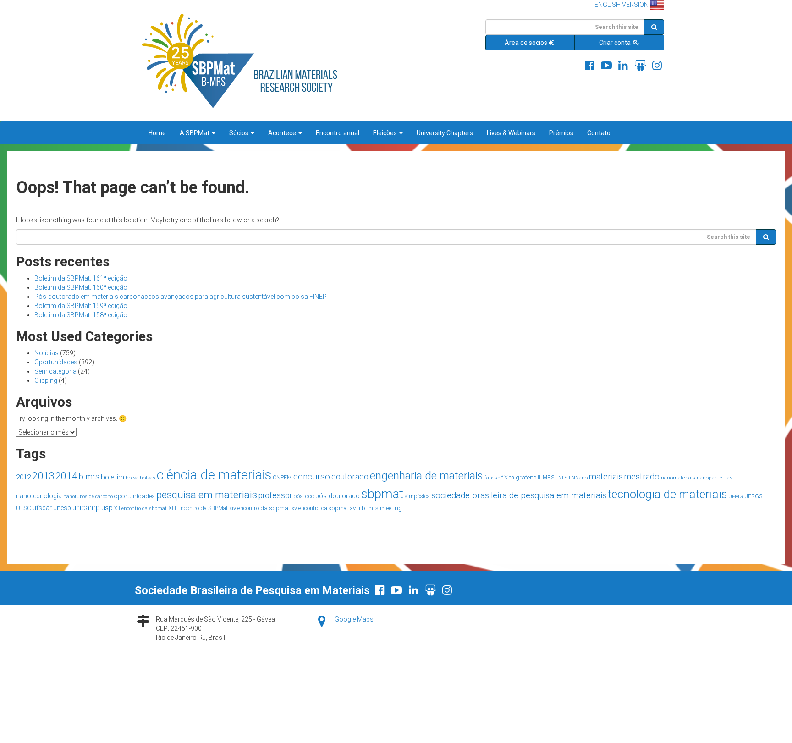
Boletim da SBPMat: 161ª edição (80, 278)
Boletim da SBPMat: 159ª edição (80, 305)
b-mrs (89, 476)
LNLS (561, 478)
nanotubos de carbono (88, 497)
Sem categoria (55, 371)
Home (157, 133)
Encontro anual (337, 133)
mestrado (642, 476)
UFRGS (753, 496)
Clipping (45, 380)
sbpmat (382, 493)
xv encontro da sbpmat (320, 508)
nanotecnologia (39, 496)
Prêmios (561, 133)
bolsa (132, 477)
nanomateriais (678, 478)
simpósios (417, 496)
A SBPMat (195, 133)
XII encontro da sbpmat (140, 509)
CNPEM (282, 477)
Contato (598, 133)
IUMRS (546, 477)
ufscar (42, 508)
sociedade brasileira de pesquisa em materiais (518, 495)
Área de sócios (526, 42)
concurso (311, 476)
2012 (23, 477)
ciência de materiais (214, 475)
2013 (43, 476)
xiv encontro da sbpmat (259, 508)
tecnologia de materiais (667, 494)
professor (275, 495)
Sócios (239, 133)
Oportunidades (55, 362)
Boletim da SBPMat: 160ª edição (80, 287)
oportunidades (134, 496)
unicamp (86, 507)
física (507, 477)
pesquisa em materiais (206, 495)
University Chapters (445, 133)
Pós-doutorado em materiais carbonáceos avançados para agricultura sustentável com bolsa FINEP (180, 296)
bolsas (147, 477)
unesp (62, 508)
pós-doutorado (337, 496)
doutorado (349, 476)
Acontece (282, 133)
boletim (112, 477)
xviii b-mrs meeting (376, 508)
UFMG (735, 497)
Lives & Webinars (511, 133)
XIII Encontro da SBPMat (198, 508)
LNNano (578, 477)
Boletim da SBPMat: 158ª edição (80, 315)
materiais (606, 476)
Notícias (46, 353)
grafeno (526, 477)
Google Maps (354, 619)
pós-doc (303, 496)
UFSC (23, 508)
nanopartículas (714, 477)
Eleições (385, 133)
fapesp (492, 478)
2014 (66, 476)
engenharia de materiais (426, 475)
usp (107, 508)
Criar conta (615, 42)
